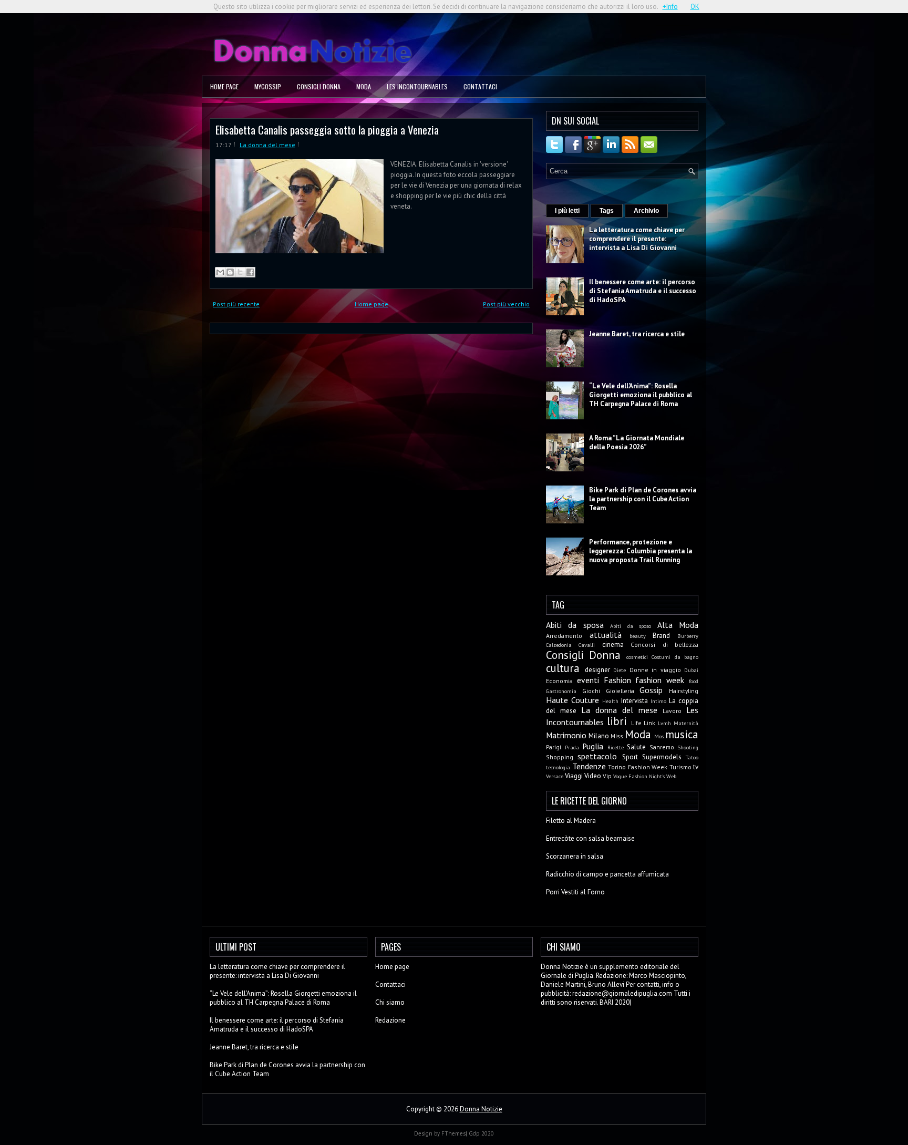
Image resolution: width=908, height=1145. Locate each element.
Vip (607, 776)
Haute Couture (572, 700)
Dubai (691, 670)
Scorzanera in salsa (574, 856)
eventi (588, 680)
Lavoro (672, 711)
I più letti (567, 210)
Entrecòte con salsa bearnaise (590, 838)
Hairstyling (683, 691)
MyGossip (267, 86)
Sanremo (661, 747)
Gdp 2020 (481, 1133)
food (693, 681)
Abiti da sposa (575, 625)
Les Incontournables (417, 86)
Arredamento (564, 635)
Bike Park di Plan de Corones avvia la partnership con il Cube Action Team (642, 499)
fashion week (659, 680)
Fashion (617, 680)
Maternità (686, 723)
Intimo (658, 701)
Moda (363, 86)
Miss (617, 736)
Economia (559, 681)
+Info (670, 6)
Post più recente (236, 304)
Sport (630, 756)
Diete (619, 670)
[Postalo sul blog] (230, 272)
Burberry (687, 635)
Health (610, 701)
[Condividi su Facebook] (250, 272)
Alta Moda (677, 625)
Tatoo (692, 757)
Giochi (591, 691)
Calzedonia (559, 644)
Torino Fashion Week (637, 767)
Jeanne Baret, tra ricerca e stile (637, 333)
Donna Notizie (481, 1109)
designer (597, 669)
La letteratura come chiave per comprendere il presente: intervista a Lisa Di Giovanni (637, 238)
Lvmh (664, 723)
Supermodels (662, 756)
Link (649, 723)
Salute (636, 746)
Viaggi (574, 775)
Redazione (390, 1020)
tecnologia (558, 767)
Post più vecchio (506, 304)
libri (617, 721)
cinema (613, 644)
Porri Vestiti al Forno (575, 892)
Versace (554, 776)
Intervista (634, 700)
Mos (659, 736)
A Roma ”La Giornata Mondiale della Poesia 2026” (636, 442)
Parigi (553, 747)
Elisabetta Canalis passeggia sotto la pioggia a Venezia (327, 129)
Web (671, 776)
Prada (572, 747)
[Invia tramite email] (220, 272)
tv (695, 766)
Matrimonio (566, 735)
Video (592, 775)
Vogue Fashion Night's (639, 776)
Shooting (687, 747)
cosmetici (637, 657)
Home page (224, 86)
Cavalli (587, 644)
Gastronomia (561, 691)
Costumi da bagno (675, 657)
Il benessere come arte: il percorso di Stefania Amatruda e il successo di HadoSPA (642, 290)
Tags (607, 210)
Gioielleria (620, 691)
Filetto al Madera (571, 820)
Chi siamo (390, 1002)
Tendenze (589, 766)
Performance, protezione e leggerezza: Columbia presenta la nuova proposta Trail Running (640, 551)
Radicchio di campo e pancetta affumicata (607, 874)
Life (636, 723)
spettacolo (597, 756)
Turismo (680, 767)
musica (681, 734)
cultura (563, 668)
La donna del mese (267, 145)
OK (694, 6)
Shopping (559, 757)
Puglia (592, 746)
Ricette (615, 747)
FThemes (453, 1133)
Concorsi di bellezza (664, 644)
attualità (606, 635)
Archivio (646, 210)
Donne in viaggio (655, 670)
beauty (638, 635)
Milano (599, 735)
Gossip (651, 690)
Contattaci (480, 86)
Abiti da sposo (630, 626)
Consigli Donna (318, 86)
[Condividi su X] (240, 272)
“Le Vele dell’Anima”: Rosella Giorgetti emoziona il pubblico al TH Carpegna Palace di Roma (640, 394)
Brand (661, 635)
